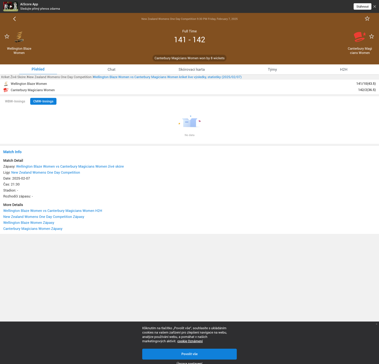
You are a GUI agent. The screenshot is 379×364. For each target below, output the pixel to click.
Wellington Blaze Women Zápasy (28, 222)
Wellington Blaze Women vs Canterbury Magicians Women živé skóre (70, 166)
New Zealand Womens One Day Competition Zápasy (43, 216)
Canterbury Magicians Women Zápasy (32, 228)
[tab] (38, 69)
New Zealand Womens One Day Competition (45, 172)
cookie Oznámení (190, 341)
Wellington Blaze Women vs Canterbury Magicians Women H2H (52, 210)
